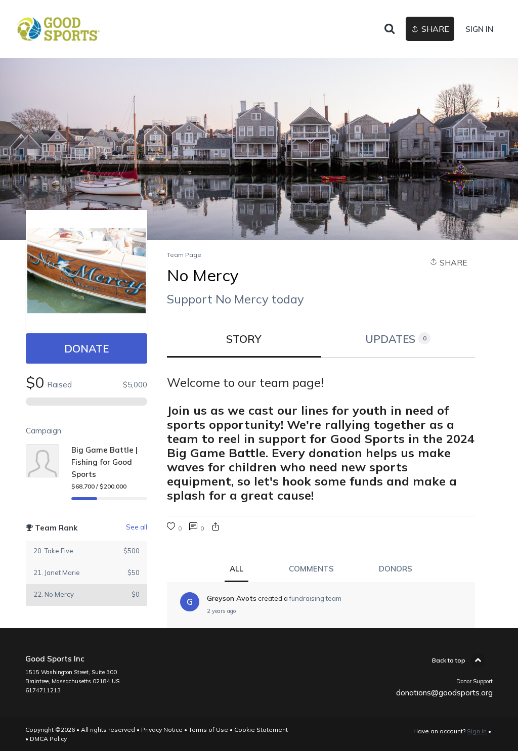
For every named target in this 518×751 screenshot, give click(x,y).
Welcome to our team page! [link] (245, 382)
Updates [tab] (395, 338)
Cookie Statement (261, 729)
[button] (215, 527)
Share (452, 262)
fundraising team (315, 598)
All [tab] (236, 568)
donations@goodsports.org (444, 692)
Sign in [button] (479, 29)
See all (136, 527)
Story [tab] (244, 338)
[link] (58, 29)
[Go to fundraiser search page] (389, 29)
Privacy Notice (162, 729)
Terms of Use (208, 729)
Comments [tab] (311, 568)
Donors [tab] (395, 568)
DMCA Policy (48, 738)
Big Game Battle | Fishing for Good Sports (104, 462)
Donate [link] (86, 348)
